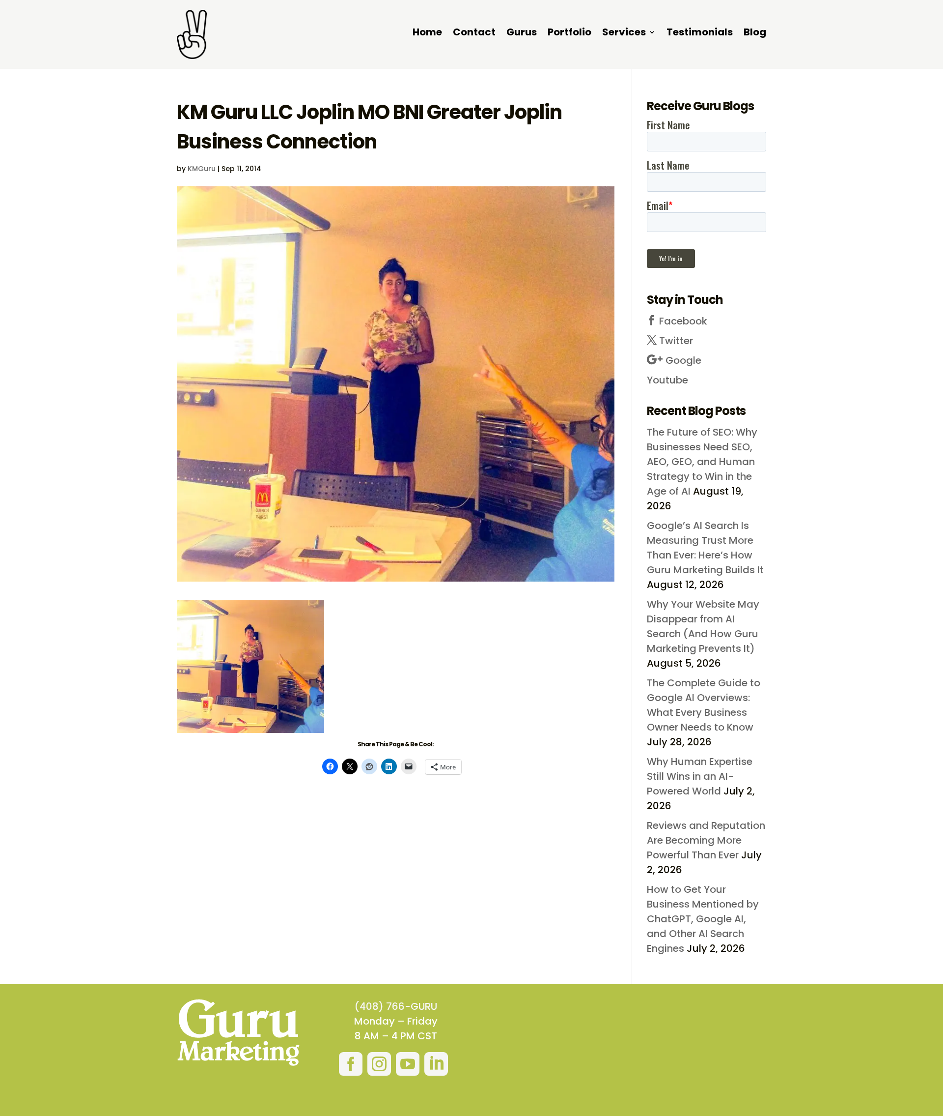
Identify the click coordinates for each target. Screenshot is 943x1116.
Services (624, 34)
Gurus (521, 34)
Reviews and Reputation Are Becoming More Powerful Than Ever (706, 840)
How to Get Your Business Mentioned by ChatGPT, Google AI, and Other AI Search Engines (703, 918)
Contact (474, 34)
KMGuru (202, 169)
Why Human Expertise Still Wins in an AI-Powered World (699, 776)
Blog (755, 34)
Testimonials (699, 34)
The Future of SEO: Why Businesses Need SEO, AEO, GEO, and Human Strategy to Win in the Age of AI (702, 461)
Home (427, 34)
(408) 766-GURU (396, 1006)
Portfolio (569, 34)
